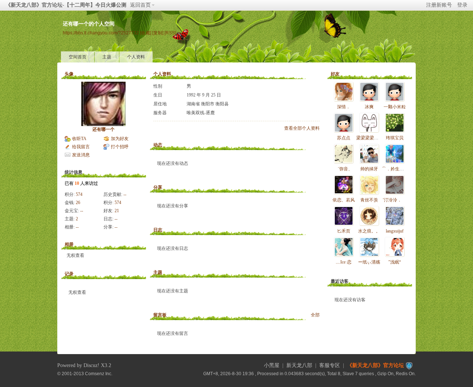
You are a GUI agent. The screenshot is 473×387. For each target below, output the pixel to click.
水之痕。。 (369, 231)
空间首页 (77, 57)
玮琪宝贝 (395, 137)
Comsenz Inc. (98, 373)
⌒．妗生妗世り (397, 169)
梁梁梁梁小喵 (369, 137)
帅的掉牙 (369, 169)
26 (78, 202)
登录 (462, 5)
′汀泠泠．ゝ (394, 200)
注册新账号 (439, 5)
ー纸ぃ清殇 (369, 262)
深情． (343, 106)
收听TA (79, 138)
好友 (335, 74)
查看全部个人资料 (302, 128)
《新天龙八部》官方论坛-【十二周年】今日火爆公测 (66, 5)
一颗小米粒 (395, 106)
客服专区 (329, 365)
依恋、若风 (344, 200)
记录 (69, 273)
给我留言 (81, 146)
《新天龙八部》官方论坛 (375, 365)
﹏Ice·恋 (343, 262)
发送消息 (81, 154)
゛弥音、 (344, 169)
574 (79, 194)
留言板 (160, 315)
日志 (157, 229)
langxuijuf (395, 231)
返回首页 (140, 5)
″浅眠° (394, 262)
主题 (106, 57)
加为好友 (120, 138)
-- (124, 194)
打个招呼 (120, 146)
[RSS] (170, 32)
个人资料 (136, 57)
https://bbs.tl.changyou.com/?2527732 (101, 32)
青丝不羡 (369, 200)
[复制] (157, 32)
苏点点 (343, 137)
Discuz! (91, 365)
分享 (157, 187)
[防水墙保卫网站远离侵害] (409, 365)
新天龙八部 (299, 365)
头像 (69, 74)
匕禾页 (343, 231)
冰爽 (369, 106)
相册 (69, 244)
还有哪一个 (103, 129)
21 (117, 210)
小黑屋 (271, 365)
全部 (315, 315)
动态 (157, 144)
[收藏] (145, 32)
